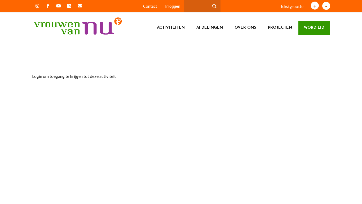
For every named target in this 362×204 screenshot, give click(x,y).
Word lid (314, 28)
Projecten (280, 28)
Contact (150, 6)
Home (42, 60)
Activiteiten (171, 28)
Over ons (245, 28)
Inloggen (172, 6)
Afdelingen (209, 28)
